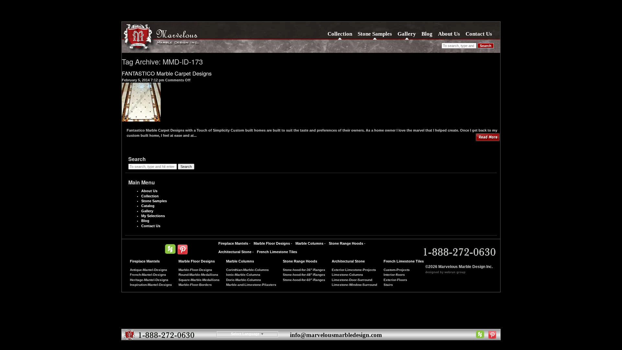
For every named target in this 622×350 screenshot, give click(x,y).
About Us (449, 34)
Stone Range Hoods (346, 243)
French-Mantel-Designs (148, 274)
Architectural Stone (234, 252)
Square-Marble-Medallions (199, 280)
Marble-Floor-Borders (195, 284)
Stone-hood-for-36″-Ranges (304, 270)
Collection (340, 34)
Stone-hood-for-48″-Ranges (304, 274)
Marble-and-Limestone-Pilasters (251, 284)
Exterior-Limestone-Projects (354, 270)
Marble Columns (309, 243)
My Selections (153, 216)
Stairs (388, 284)
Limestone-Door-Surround (352, 280)
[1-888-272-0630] (458, 252)
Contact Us (479, 34)
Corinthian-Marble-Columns (247, 270)
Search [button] (485, 46)
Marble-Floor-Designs (195, 270)
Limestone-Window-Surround (354, 284)
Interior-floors (394, 274)
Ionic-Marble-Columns (243, 274)
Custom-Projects (397, 270)
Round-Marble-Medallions (198, 274)
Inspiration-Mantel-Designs (151, 284)
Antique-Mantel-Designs (148, 270)
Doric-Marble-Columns (243, 280)
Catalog (148, 206)
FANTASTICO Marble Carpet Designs (167, 73)
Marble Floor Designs (272, 243)
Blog (426, 34)
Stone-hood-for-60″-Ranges (304, 280)
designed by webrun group (445, 272)
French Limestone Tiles (277, 252)
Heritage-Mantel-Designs (149, 280)
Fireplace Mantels (233, 243)
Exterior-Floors (395, 280)
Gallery (406, 34)
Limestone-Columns (347, 274)
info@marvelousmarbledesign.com (336, 335)
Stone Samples (375, 34)
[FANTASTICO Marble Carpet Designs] (141, 119)
